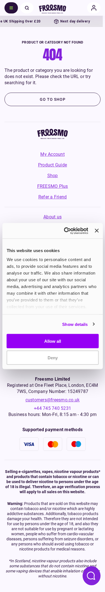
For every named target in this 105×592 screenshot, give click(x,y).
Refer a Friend (52, 197)
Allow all (52, 341)
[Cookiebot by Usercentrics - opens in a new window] (66, 230)
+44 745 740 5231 (52, 408)
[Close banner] (97, 231)
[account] (94, 7)
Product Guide (52, 165)
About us (52, 217)
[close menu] (27, 7)
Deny (53, 357)
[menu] (11, 7)
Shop (52, 175)
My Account (52, 154)
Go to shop (53, 99)
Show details (75, 324)
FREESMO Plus (52, 186)
